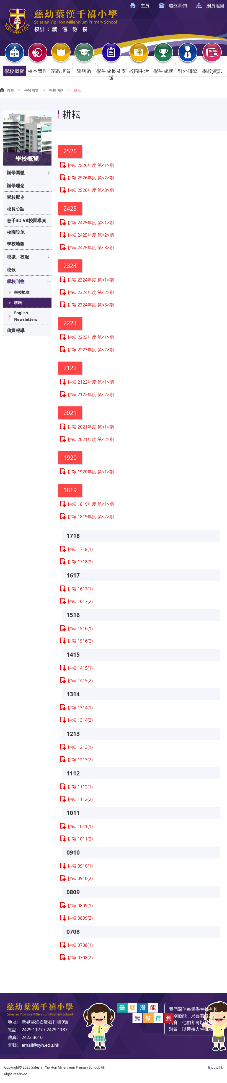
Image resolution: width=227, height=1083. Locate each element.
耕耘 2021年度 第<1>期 (91, 427)
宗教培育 (61, 71)
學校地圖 (16, 244)
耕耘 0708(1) (80, 945)
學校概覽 (14, 71)
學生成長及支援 (111, 74)
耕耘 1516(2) (80, 641)
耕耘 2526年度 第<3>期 (91, 190)
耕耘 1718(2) (80, 562)
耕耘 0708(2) (80, 958)
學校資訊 (212, 71)
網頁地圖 (215, 5)
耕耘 (18, 302)
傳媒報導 (16, 330)
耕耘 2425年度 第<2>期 (91, 235)
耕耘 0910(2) (80, 878)
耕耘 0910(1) (80, 866)
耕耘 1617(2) (80, 601)
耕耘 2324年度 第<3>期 (91, 305)
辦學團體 (16, 172)
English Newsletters (25, 316)
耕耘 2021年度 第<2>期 (91, 439)
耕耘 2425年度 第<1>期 (91, 223)
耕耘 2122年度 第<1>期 (91, 382)
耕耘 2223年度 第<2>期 (91, 350)
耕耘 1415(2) (80, 680)
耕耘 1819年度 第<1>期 (91, 504)
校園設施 (16, 232)
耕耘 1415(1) (80, 668)
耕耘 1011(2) (80, 839)
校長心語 (16, 209)
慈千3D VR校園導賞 (26, 220)
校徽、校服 (18, 257)
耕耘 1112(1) (80, 787)
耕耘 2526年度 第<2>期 (91, 178)
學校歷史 (16, 197)
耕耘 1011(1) (80, 826)
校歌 (11, 270)
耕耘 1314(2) (80, 720)
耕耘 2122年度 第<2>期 (91, 394)
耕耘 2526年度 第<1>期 (91, 165)
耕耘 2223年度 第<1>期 (91, 337)
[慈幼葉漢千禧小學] (61, 34)
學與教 (84, 71)
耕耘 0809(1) (80, 905)
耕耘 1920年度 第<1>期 (91, 472)
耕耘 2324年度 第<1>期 (91, 280)
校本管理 (38, 71)
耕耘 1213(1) (80, 747)
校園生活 (139, 71)
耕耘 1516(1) (80, 628)
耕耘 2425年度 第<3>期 (91, 247)
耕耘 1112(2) (80, 799)
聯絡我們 (178, 5)
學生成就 (163, 71)
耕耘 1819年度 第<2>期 (91, 517)
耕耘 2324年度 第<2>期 (91, 292)
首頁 (10, 90)
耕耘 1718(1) (80, 549)
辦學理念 (16, 185)
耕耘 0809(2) (80, 918)
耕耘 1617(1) (80, 589)
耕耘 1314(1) (80, 708)
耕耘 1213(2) (80, 760)
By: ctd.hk (215, 1067)
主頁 (145, 5)
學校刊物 (56, 90)
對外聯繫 (188, 71)
